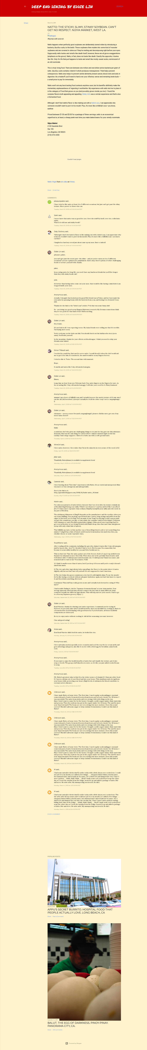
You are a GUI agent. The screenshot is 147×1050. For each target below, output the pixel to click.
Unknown (57, 692)
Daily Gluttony (59, 231)
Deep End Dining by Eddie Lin (62, 6)
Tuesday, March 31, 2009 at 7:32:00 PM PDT (68, 370)
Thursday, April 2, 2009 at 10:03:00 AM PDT (68, 438)
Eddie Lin (57, 252)
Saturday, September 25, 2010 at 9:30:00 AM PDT (69, 597)
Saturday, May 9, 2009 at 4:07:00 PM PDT (67, 463)
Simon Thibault (59, 350)
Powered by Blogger (75, 1043)
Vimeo (72, 182)
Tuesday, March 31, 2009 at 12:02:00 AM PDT (68, 209)
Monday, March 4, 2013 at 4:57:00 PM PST (67, 785)
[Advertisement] (84, 835)
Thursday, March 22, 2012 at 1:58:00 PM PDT (68, 712)
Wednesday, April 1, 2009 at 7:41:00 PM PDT (68, 404)
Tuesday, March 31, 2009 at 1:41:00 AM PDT (67, 225)
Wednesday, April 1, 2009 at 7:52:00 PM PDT (68, 418)
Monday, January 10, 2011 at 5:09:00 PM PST (68, 635)
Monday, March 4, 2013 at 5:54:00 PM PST (67, 809)
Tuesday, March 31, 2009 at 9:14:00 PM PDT (67, 388)
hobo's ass (95, 103)
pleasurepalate (59, 201)
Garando (57, 482)
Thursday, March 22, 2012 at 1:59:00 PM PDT (68, 763)
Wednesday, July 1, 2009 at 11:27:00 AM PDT (67, 537)
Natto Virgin (52, 182)
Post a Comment (54, 814)
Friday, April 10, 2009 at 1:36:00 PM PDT (66, 451)
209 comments (57, 1030)
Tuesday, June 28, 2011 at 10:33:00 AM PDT (67, 668)
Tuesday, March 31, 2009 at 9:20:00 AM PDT (68, 289)
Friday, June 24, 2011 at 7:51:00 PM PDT (66, 651)
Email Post (56, 190)
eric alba (64, 182)
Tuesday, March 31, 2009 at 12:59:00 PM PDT (68, 344)
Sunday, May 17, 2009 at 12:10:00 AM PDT (67, 495)
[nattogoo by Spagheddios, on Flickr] (52, 36)
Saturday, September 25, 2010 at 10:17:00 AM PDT (69, 623)
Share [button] (26, 23)
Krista (56, 629)
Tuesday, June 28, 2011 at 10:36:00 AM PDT (67, 686)
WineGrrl (57, 445)
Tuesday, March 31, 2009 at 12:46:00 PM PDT (68, 314)
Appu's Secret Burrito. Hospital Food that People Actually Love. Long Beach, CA (80, 911)
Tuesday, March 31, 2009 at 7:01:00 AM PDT (67, 245)
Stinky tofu (86, 94)
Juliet (56, 215)
